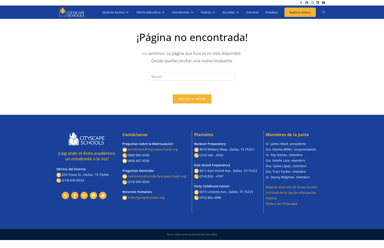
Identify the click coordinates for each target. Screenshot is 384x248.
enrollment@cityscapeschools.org (153, 149)
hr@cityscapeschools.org (146, 197)
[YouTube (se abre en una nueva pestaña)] (322, 2)
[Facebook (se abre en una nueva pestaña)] (307, 2)
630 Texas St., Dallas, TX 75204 (85, 175)
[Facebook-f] (74, 195)
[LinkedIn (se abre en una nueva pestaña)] (317, 2)
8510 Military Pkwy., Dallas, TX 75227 (227, 149)
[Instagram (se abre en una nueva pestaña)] (312, 2)
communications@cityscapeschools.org (157, 176)
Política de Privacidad (282, 204)
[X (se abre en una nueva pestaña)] (301, 2)
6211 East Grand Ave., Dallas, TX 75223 (228, 171)
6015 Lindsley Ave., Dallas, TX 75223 (226, 192)
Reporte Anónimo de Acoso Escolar (292, 187)
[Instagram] (84, 195)
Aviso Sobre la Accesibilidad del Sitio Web (192, 234)
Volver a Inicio (192, 99)
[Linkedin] (93, 195)
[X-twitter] (65, 195)
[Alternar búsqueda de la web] (324, 12)
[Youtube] (102, 195)
